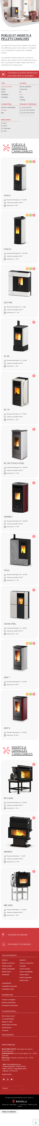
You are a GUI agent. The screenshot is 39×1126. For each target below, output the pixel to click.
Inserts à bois (24, 980)
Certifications (6, 1027)
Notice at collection (9, 1112)
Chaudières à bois (8, 989)
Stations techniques (9, 1002)
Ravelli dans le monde (9, 1025)
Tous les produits (12, 30)
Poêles (3, 89)
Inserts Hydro (24, 974)
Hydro (22, 97)
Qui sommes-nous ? (8, 1016)
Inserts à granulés (25, 977)
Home (3, 30)
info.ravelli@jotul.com (14, 1064)
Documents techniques (10, 1005)
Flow (20, 30)
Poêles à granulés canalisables (22, 148)
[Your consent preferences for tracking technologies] (36, 1123)
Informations (7, 995)
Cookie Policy (22, 1104)
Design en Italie (7, 1022)
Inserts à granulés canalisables (22, 751)
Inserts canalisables (26, 972)
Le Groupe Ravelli (9, 1011)
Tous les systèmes (25, 86)
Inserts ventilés (25, 969)
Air (20, 92)
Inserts (3, 92)
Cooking (22, 100)
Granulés (4, 110)
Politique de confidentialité (9, 1104)
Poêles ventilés (7, 966)
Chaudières (4, 94)
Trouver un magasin (8, 999)
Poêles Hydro (6, 972)
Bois (2, 113)
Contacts (5, 1030)
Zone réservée (8, 1035)
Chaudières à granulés (9, 986)
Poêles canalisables (8, 969)
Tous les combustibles (8, 107)
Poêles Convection (8, 963)
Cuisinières (4, 97)
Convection (23, 89)
